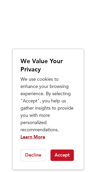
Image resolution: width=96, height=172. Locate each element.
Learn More (32, 137)
